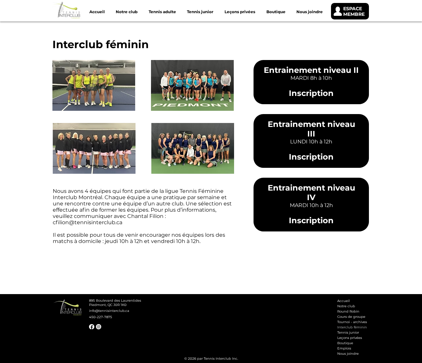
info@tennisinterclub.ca (109, 311)
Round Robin (348, 311)
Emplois (344, 348)
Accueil (343, 301)
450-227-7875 (100, 317)
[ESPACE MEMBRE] (350, 11)
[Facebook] (91, 326)
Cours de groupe (351, 317)
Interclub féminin (352, 327)
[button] (162, 12)
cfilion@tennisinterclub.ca (87, 222)
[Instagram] (98, 326)
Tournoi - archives (352, 322)
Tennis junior (348, 332)
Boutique (345, 343)
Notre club (346, 306)
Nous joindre (348, 353)
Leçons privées (349, 338)
